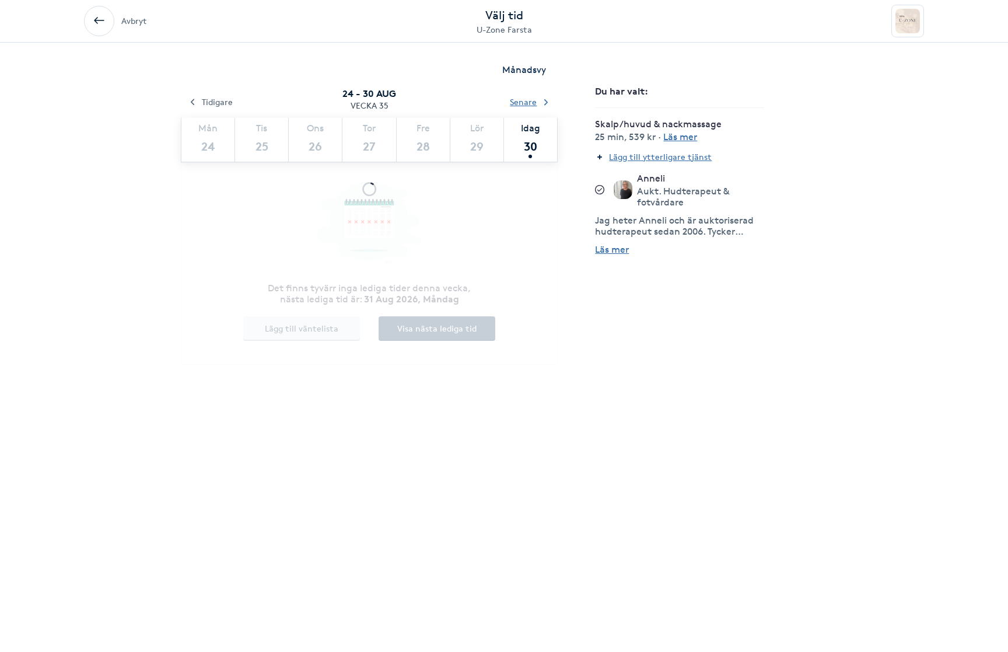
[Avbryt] (99, 21)
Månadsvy (524, 69)
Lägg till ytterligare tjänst (660, 157)
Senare (523, 102)
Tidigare (217, 102)
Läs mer (612, 249)
